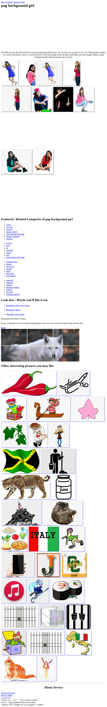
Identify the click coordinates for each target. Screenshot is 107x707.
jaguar (8, 253)
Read (3, 328)
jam (7, 255)
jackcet (9, 243)
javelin (9, 269)
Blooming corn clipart (15, 314)
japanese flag (11, 262)
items (8, 271)
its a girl (9, 292)
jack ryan (10, 266)
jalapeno (9, 283)
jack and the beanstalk (15, 234)
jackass (9, 285)
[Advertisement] (53, 29)
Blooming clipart (13, 310)
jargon (8, 264)
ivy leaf (9, 227)
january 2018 (11, 232)
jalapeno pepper (12, 287)
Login (22, 2)
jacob (8, 225)
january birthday (13, 236)
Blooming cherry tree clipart (17, 305)
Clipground (13, 699)
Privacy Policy (7, 695)
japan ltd (9, 280)
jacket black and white (15, 257)
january (9, 229)
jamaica (9, 239)
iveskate (9, 250)
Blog (3, 2)
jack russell (10, 276)
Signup (16, 2)
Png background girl (9, 82)
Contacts (9, 2)
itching (9, 290)
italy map (10, 273)
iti (7, 248)
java (8, 245)
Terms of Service (8, 693)
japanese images (13, 294)
